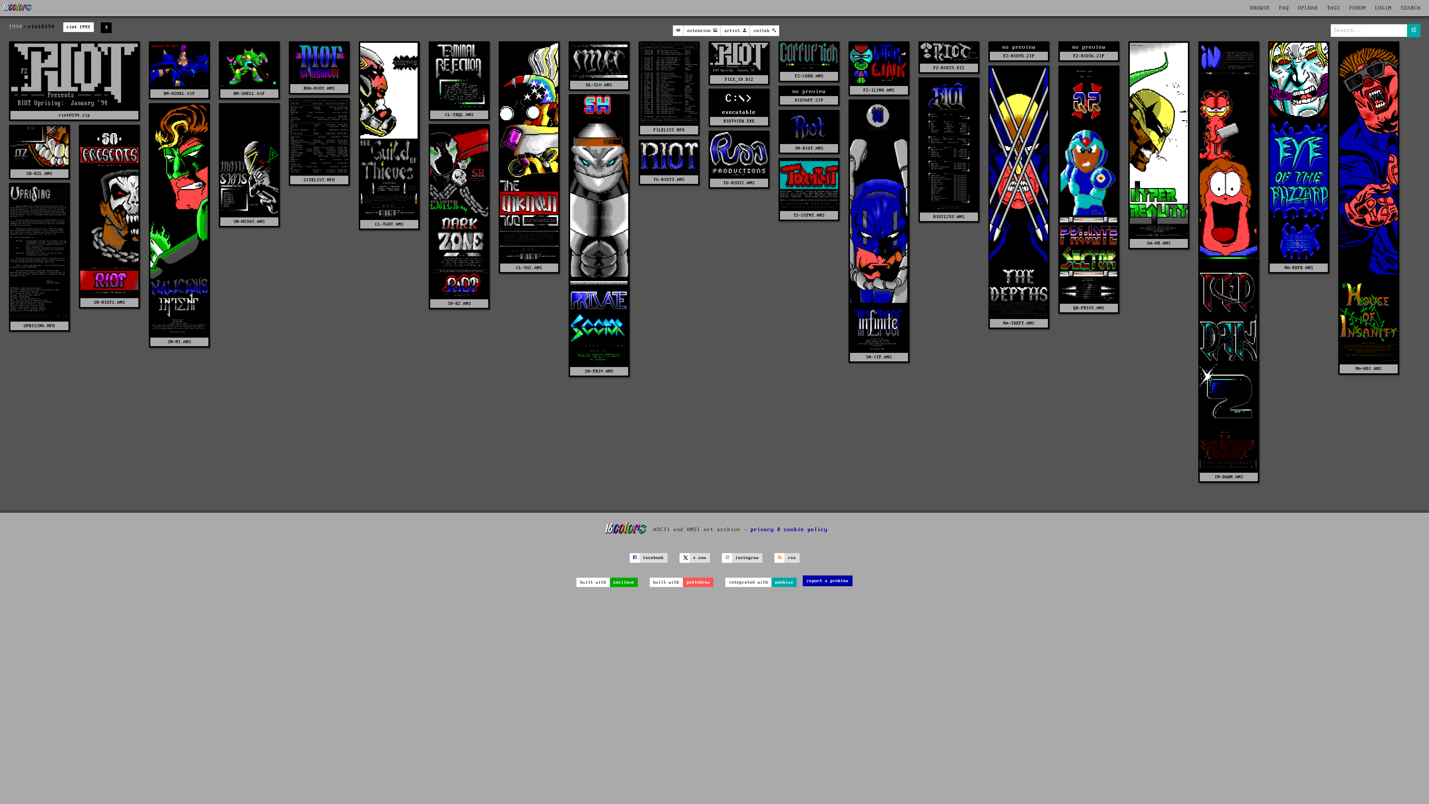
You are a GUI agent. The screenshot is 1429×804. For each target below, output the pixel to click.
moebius (784, 582)
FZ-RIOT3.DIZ (949, 68)
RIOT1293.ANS (949, 216)
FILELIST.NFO (669, 130)
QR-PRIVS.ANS (1088, 308)
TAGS (1333, 8)
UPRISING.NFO (39, 325)
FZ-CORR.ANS (809, 76)
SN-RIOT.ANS (809, 148)
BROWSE (1260, 8)
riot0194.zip (74, 115)
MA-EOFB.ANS (1299, 267)
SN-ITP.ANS (879, 357)
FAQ (1284, 8)
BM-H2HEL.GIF (179, 93)
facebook (653, 557)
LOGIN (1383, 8)
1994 (15, 27)
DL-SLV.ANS (599, 85)
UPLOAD (1308, 8)
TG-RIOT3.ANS (669, 179)
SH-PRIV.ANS (599, 371)
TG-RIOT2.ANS (739, 183)
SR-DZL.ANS (39, 173)
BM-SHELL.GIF (249, 93)
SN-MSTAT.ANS (249, 221)
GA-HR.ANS (1159, 243)
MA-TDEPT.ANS (1019, 323)
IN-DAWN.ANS (1229, 477)
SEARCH (1411, 8)
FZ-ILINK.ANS (879, 90)
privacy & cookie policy (789, 530)
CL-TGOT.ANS (389, 224)
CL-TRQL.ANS (459, 114)
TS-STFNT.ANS (809, 215)
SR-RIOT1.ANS (109, 302)
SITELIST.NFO (319, 180)
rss (792, 557)
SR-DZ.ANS (459, 303)
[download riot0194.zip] (106, 27)
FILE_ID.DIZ (739, 79)
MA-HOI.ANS (1369, 368)
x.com (699, 557)
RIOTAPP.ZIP (809, 100)
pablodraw (698, 582)
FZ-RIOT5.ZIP (1019, 56)
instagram (747, 557)
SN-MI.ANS (179, 341)
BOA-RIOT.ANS (319, 88)
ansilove (623, 582)
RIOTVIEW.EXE (739, 121)
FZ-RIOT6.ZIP (1088, 56)
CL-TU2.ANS (529, 267)
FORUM (1357, 8)
